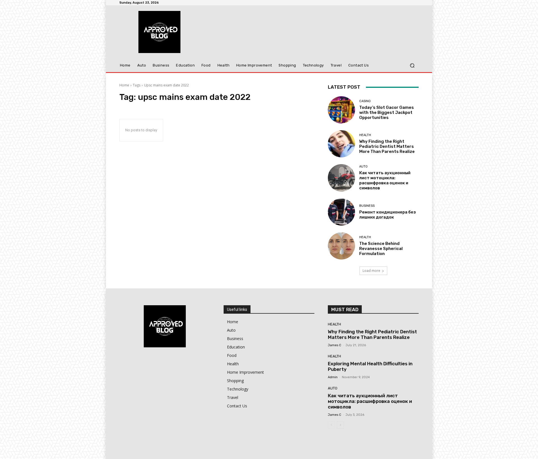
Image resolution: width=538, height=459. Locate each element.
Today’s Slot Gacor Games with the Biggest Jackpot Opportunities (386, 112)
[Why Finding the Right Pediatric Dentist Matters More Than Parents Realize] (341, 143)
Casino (365, 101)
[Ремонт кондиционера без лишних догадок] (341, 212)
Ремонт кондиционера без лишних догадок (387, 215)
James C (334, 345)
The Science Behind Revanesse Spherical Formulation (381, 248)
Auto (363, 166)
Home (124, 85)
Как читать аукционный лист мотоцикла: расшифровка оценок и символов (385, 180)
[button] (412, 65)
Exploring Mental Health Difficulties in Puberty (370, 366)
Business (367, 205)
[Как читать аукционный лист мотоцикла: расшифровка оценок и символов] (341, 177)
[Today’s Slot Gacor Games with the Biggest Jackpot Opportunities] (341, 109)
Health (365, 135)
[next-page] (340, 425)
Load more (371, 270)
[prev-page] (331, 425)
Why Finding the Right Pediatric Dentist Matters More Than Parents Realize (387, 146)
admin (333, 377)
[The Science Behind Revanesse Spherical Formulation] (341, 246)
